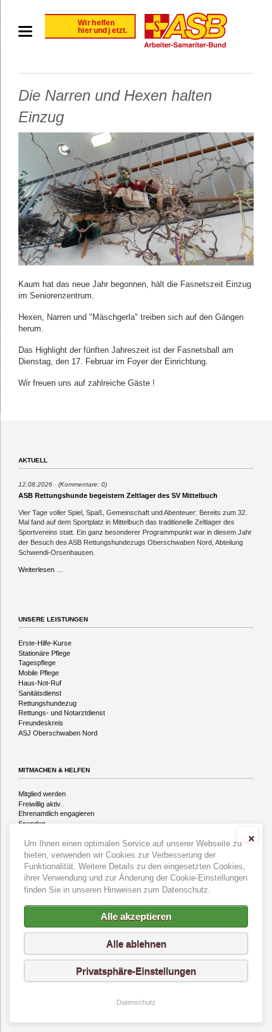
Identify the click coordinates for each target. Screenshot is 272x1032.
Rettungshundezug (47, 703)
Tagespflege (37, 662)
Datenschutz (136, 1002)
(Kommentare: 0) (82, 484)
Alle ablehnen (136, 943)
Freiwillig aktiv (39, 804)
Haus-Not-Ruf (39, 683)
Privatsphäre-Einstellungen (136, 970)
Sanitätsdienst (39, 693)
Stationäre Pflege (44, 653)
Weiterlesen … (40, 569)
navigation (25, 31)
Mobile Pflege (38, 673)
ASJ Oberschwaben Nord (57, 733)
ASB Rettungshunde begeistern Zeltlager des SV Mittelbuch (118, 495)
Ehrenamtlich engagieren (56, 813)
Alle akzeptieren (136, 916)
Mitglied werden (42, 794)
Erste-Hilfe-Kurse (44, 643)
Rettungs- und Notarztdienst (61, 713)
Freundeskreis (40, 723)
